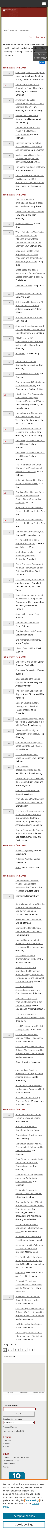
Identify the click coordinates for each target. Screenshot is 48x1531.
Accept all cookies (24, 1516)
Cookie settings (32, 1500)
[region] (24, 1505)
